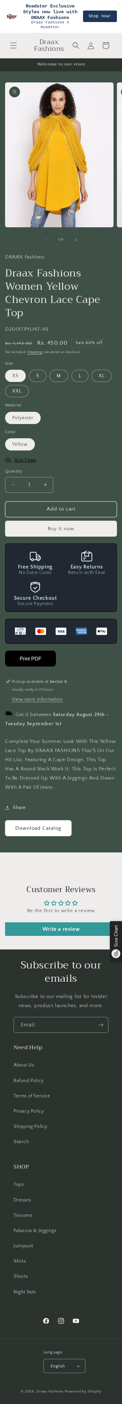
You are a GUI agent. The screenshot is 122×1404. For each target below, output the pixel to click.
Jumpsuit (23, 1246)
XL (102, 376)
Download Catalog (38, 828)
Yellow (20, 444)
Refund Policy (29, 1080)
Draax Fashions (50, 1391)
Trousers (23, 1215)
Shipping (34, 352)
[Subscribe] (100, 1025)
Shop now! (99, 16)
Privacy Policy (29, 1111)
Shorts (21, 1276)
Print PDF (30, 658)
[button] (13, 45)
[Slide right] (75, 239)
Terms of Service (32, 1096)
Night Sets (25, 1292)
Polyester (23, 418)
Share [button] (19, 807)
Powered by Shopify (83, 1391)
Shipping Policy (30, 1126)
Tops (19, 1184)
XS (15, 376)
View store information (37, 699)
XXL (17, 391)
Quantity (13, 471)
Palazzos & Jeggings (35, 1230)
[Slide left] (46, 239)
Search (21, 1142)
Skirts (20, 1261)
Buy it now (61, 529)
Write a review (61, 929)
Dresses (22, 1200)
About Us (24, 1065)
